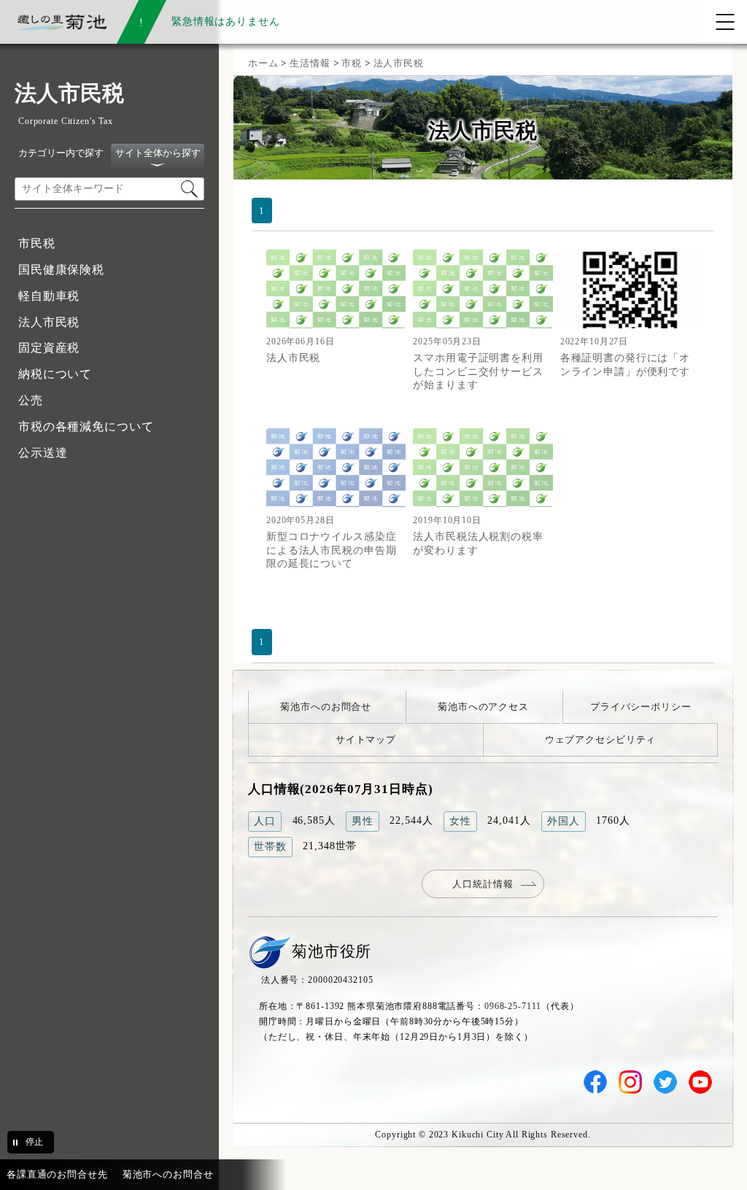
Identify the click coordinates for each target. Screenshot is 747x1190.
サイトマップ (366, 739)
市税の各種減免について (86, 426)
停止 (34, 1141)
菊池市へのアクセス (483, 706)
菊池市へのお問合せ (325, 706)
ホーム (263, 63)
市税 (351, 63)
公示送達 (42, 453)
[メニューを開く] (725, 22)
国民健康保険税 (61, 269)
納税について (55, 374)
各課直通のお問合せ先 (57, 1174)
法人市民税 (49, 322)
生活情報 (310, 63)
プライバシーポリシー (641, 706)
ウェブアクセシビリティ (601, 739)
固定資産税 (49, 347)
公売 (30, 400)
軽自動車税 (49, 296)
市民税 (36, 243)
